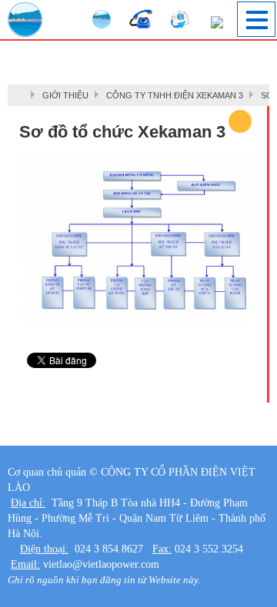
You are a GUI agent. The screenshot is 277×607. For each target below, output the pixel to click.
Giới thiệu (65, 95)
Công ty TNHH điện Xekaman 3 (174, 95)
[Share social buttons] (240, 121)
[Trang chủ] (23, 95)
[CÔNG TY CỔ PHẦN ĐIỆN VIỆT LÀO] (25, 19)
